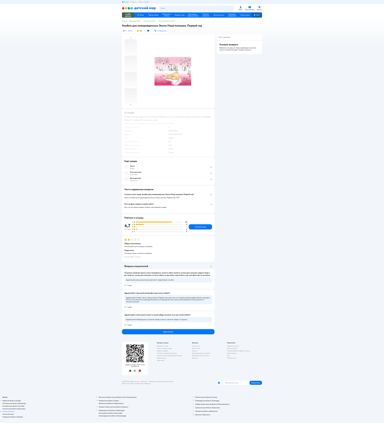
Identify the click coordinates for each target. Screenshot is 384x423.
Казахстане (139, 383)
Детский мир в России (129, 383)
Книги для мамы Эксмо (167, 21)
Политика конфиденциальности (167, 353)
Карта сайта (160, 360)
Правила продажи (162, 351)
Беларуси (147, 383)
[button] (257, 15)
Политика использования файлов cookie (169, 355)
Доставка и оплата (162, 346)
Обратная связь (161, 358)
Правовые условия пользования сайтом (161, 381)
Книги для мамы (149, 21)
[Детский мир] (139, 8)
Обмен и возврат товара (164, 348)
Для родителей (134, 21)
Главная (124, 21)
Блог (228, 355)
